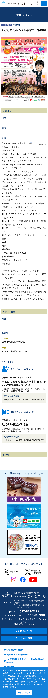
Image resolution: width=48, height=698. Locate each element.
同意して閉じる (24, 692)
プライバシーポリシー (35, 684)
